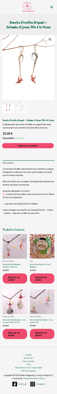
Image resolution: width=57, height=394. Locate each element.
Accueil (28, 355)
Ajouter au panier (28, 145)
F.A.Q (28, 364)
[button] (50, 39)
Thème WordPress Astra (34, 378)
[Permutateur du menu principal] (51, 7)
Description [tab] (8, 163)
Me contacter (28, 361)
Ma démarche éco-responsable (28, 367)
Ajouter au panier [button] (14, 278)
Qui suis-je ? (28, 358)
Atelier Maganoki (28, 11)
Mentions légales (28, 371)
